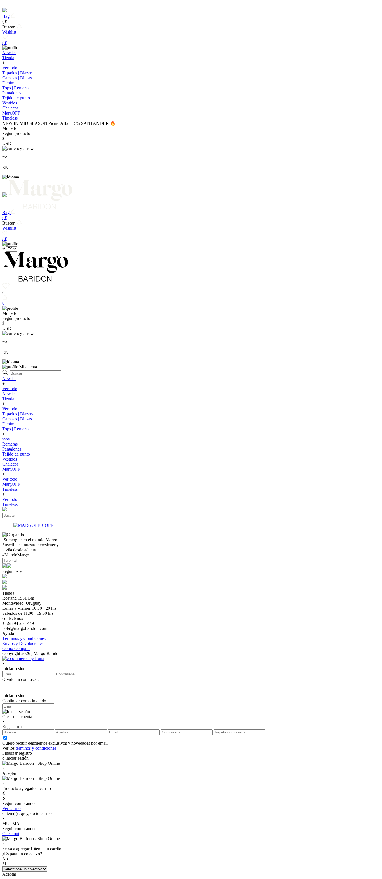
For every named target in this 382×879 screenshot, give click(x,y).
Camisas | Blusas (17, 77)
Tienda (8, 398)
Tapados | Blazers (17, 72)
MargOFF (11, 469)
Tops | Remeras (15, 87)
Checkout (10, 833)
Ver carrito (11, 808)
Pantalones (11, 92)
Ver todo (9, 67)
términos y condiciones (36, 748)
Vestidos (9, 103)
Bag (6, 19)
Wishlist (9, 37)
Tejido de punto (16, 98)
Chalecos (10, 108)
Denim (8, 82)
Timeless (10, 489)
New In (9, 378)
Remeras (10, 444)
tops (6, 439)
